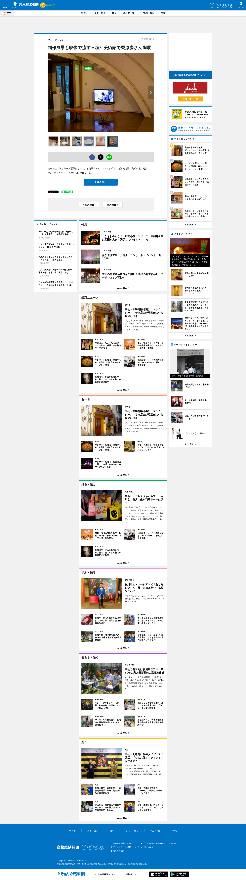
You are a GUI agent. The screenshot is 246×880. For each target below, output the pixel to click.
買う (114, 13)
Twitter (218, 5)
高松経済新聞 (26, 5)
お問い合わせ (148, 847)
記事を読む (100, 182)
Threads (230, 5)
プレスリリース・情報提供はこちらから (159, 843)
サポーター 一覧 (190, 99)
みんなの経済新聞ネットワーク (71, 874)
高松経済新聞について (122, 843)
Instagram (224, 5)
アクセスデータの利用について (126, 847)
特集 (163, 13)
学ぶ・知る (148, 13)
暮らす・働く (129, 13)
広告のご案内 (118, 851)
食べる (84, 13)
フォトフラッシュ (57, 39)
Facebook (212, 5)
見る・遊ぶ (99, 13)
